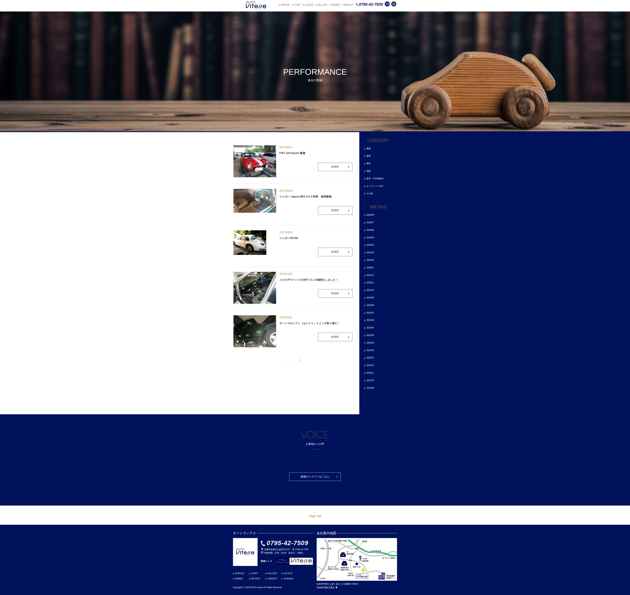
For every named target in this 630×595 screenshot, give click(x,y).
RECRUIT (349, 5)
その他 (369, 193)
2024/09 (370, 388)
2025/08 (370, 305)
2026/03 (370, 252)
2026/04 (370, 245)
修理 (368, 156)
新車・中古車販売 (374, 178)
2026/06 (370, 230)
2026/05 (370, 237)
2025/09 (370, 297)
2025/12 (370, 275)
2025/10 (370, 290)
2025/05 (370, 327)
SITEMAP (288, 578)
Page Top (315, 516)
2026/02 (370, 260)
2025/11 (370, 282)
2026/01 (370, 267)
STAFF (297, 5)
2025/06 (370, 320)
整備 (368, 148)
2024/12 (370, 365)
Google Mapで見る (326, 587)
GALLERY (322, 5)
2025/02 (370, 350)
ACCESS (309, 5)
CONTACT (272, 578)
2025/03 (370, 343)
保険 (368, 171)
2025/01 (370, 358)
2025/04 (370, 335)
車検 (368, 163)
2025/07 (370, 313)
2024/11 (370, 373)
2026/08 (370, 215)
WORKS (335, 5)
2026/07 (370, 222)
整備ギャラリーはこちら (315, 476)
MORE (335, 166)
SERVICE (285, 5)
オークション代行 (374, 186)
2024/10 (370, 380)
